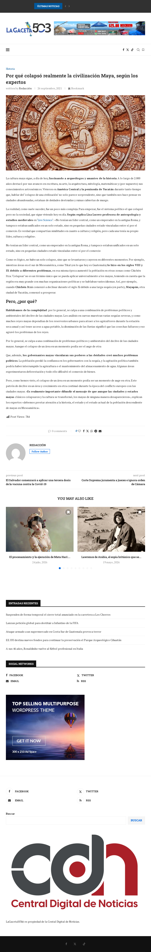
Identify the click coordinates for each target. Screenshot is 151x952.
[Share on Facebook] (84, 431)
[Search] (138, 49)
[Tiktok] (132, 49)
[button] (65, 6)
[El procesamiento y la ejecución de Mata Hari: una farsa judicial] (40, 529)
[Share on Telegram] (95, 431)
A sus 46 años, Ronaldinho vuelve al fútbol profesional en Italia (44, 648)
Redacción (25, 88)
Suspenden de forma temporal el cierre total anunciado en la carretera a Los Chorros (58, 614)
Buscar (10, 813)
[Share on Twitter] (87, 431)
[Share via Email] (100, 431)
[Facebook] (123, 49)
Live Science (45, 220)
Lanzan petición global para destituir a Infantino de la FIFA (42, 623)
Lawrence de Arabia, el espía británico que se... (111, 557)
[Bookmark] (143, 49)
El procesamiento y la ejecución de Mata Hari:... (39, 557)
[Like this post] (79, 431)
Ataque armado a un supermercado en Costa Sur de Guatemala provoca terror (53, 631)
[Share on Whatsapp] (91, 431)
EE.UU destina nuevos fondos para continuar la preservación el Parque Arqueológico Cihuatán (63, 640)
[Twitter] (127, 49)
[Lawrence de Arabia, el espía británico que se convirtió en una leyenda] (111, 529)
